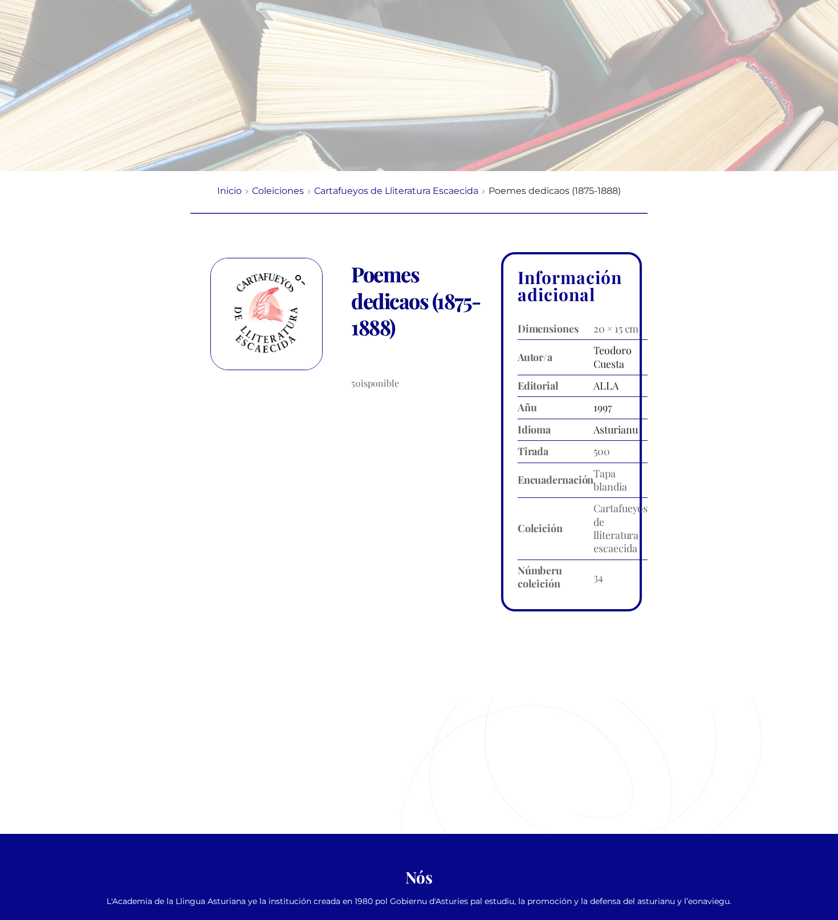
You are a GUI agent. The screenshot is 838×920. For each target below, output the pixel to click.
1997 (602, 407)
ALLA (606, 385)
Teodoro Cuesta (612, 356)
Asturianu (615, 429)
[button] (300, 280)
